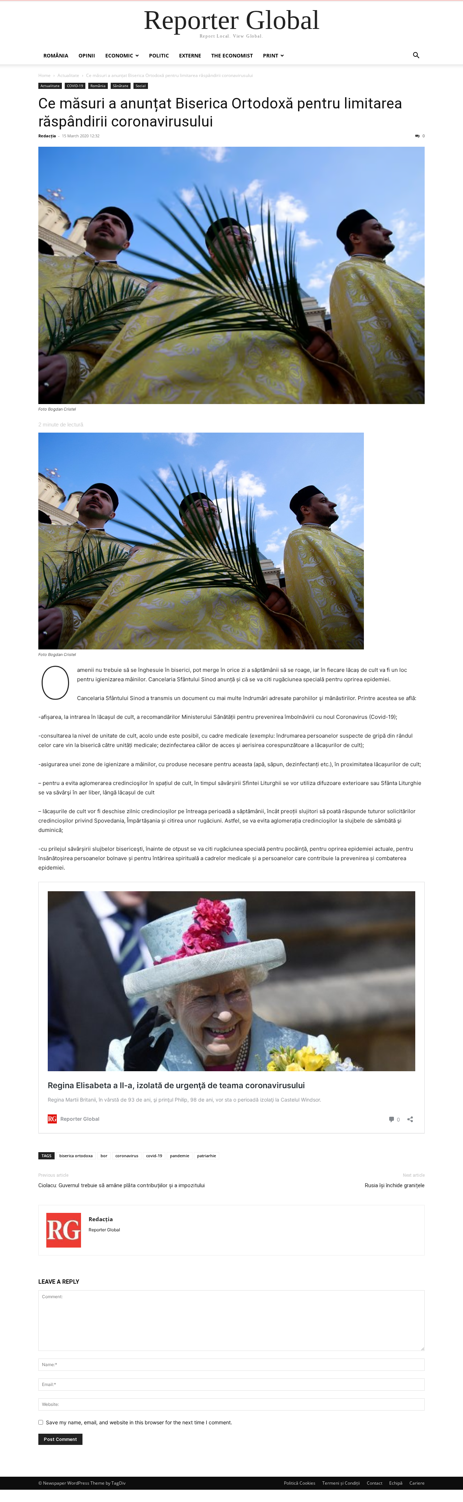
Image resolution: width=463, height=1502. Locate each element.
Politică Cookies (299, 1483)
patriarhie (206, 1155)
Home (44, 75)
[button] (416, 56)
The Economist (232, 55)
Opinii (86, 55)
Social (141, 85)
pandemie (179, 1155)
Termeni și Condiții (341, 1483)
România (55, 55)
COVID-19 (75, 85)
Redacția (47, 135)
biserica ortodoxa (76, 1155)
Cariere (417, 1483)
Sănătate (120, 85)
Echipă (396, 1483)
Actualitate (68, 75)
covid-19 (154, 1155)
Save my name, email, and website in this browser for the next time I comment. (139, 1422)
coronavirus (126, 1155)
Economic (119, 55)
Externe (190, 55)
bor (104, 1155)
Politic (159, 55)
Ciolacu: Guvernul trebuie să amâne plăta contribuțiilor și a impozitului (121, 1185)
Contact (374, 1483)
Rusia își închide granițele (395, 1185)
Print (270, 55)
